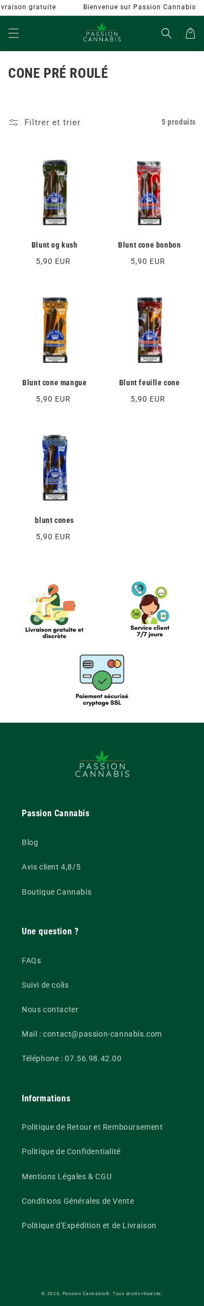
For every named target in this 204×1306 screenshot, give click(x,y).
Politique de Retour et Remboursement (92, 1127)
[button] (14, 33)
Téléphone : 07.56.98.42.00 (72, 1058)
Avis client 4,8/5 (51, 867)
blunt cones (54, 520)
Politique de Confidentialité (71, 1151)
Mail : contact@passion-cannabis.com (92, 1034)
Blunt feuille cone (149, 382)
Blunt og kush (55, 245)
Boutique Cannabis (56, 892)
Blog (30, 842)
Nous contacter (50, 1009)
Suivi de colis (45, 985)
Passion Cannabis (84, 1293)
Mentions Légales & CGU (67, 1176)
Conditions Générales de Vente (78, 1201)
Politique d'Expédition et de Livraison (89, 1225)
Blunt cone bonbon (149, 245)
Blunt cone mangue (54, 382)
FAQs (31, 960)
